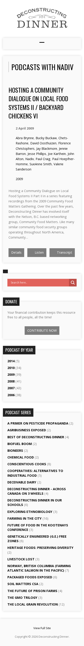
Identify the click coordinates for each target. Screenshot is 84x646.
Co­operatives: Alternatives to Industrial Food (35, 473)
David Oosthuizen (43, 143)
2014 (11, 361)
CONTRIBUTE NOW (42, 330)
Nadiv (29, 159)
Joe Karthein (57, 154)
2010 (11, 368)
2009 (19, 179)
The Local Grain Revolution (32, 604)
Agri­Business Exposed (26, 430)
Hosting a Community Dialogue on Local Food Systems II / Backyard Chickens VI (38, 102)
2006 (11, 395)
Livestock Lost (20, 559)
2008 (11, 381)
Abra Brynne (25, 138)
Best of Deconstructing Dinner (35, 437)
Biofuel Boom (19, 444)
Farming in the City (24, 518)
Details (16, 252)
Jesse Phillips (37, 154)
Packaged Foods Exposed (29, 577)
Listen (39, 252)
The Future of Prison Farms (32, 591)
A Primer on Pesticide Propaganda (37, 423)
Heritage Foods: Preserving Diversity (40, 547)
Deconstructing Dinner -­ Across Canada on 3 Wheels (36, 491)
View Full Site (42, 628)
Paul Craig (43, 159)
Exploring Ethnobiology (29, 512)
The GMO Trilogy (22, 597)
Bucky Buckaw (46, 138)
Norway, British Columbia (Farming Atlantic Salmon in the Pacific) (39, 568)
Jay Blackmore (46, 148)
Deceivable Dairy (21, 482)
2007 (11, 388)
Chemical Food (20, 457)
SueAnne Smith (41, 164)
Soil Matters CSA (22, 584)
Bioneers (15, 450)
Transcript (64, 252)
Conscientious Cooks (26, 464)
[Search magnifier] (73, 282)
